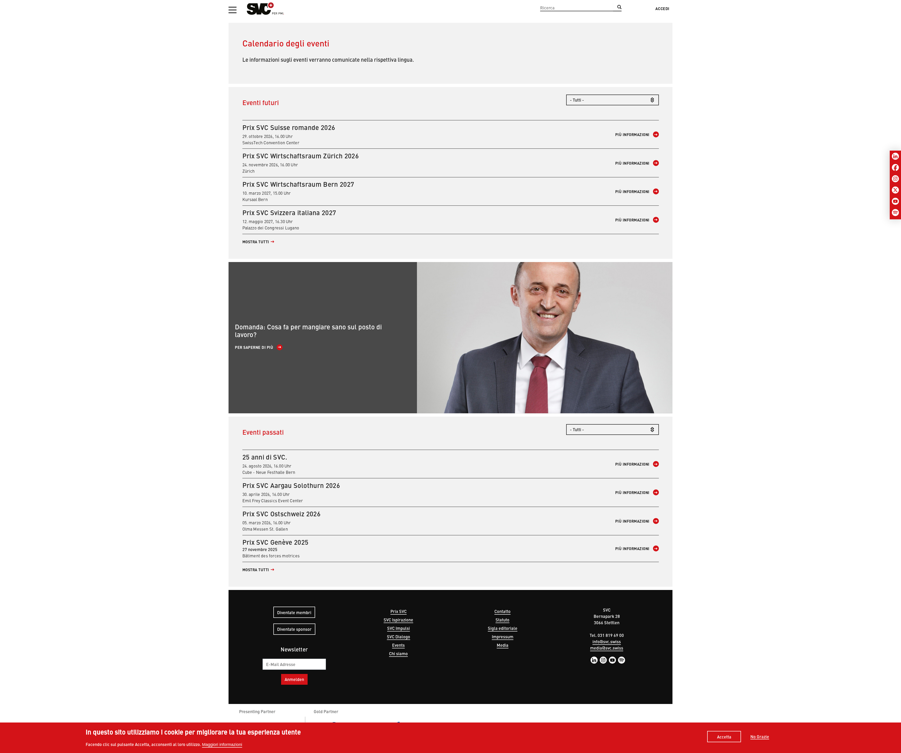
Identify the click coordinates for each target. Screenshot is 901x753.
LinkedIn (594, 660)
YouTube (612, 660)
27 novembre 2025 (445, 548)
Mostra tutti (255, 241)
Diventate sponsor (294, 629)
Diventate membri (294, 612)
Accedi (662, 8)
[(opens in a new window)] (544, 337)
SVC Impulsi (398, 628)
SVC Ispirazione (398, 620)
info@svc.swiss (606, 641)
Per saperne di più (254, 347)
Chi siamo (398, 653)
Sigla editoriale (502, 628)
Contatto (502, 611)
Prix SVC (398, 611)
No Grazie (759, 736)
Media (502, 645)
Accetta (724, 736)
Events (398, 645)
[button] (233, 10)
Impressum (502, 636)
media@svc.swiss (606, 648)
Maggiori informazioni (222, 744)
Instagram (603, 660)
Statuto (502, 620)
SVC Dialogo (398, 636)
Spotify (621, 660)
